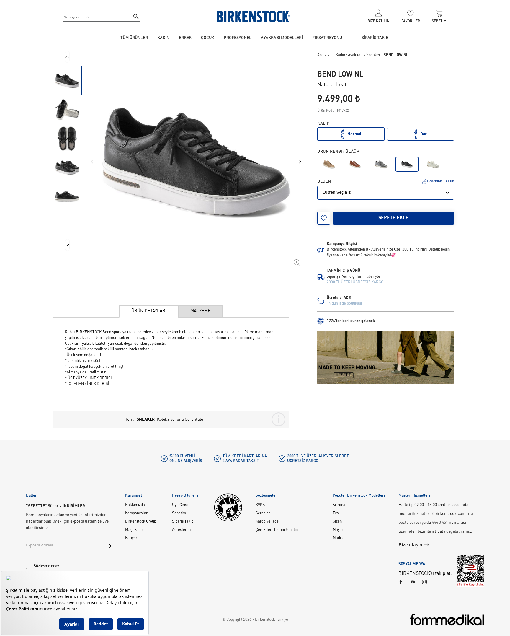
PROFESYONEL (237, 38)
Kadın (340, 55)
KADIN (163, 38)
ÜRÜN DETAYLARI (148, 311)
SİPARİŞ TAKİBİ (376, 38)
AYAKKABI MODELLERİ (282, 38)
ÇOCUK (207, 38)
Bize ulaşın (410, 545)
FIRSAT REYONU (327, 38)
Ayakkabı (355, 55)
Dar (423, 134)
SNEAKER (146, 419)
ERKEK (185, 38)
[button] (67, 80)
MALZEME (200, 311)
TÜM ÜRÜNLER (134, 38)
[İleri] (67, 245)
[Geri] (67, 57)
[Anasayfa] (253, 16)
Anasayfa (325, 55)
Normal (354, 134)
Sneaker (373, 55)
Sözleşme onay (46, 566)
